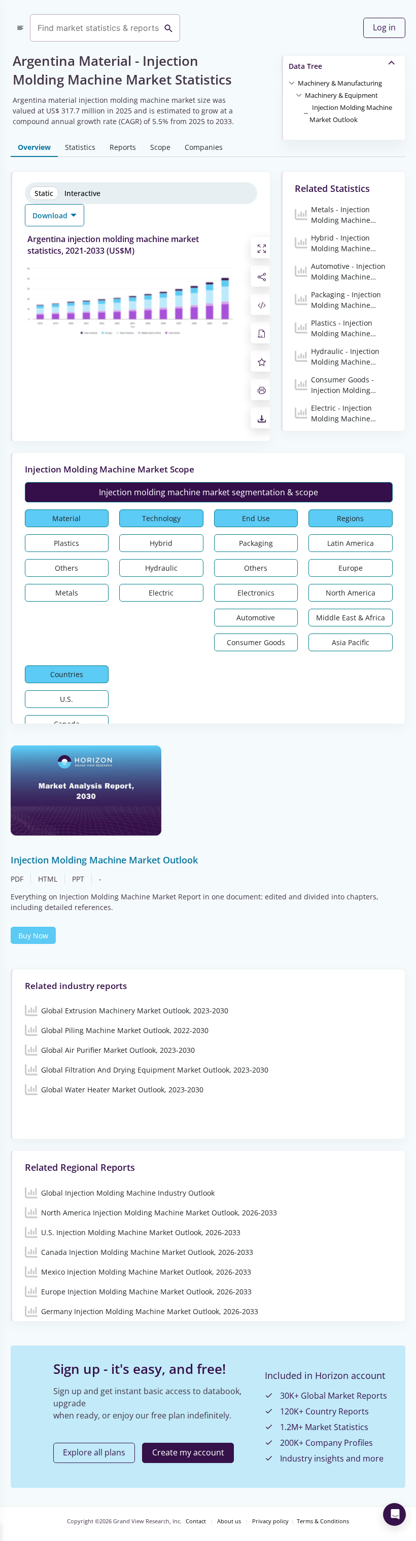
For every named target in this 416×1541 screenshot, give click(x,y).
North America (350, 593)
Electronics (255, 593)
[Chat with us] (394, 1514)
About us (229, 1521)
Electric (161, 593)
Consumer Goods (256, 642)
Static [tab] (43, 193)
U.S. (66, 699)
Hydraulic (161, 568)
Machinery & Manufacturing (340, 83)
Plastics (66, 543)
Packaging (256, 543)
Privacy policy (270, 1521)
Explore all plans (94, 1452)
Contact (196, 1521)
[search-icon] (168, 27)
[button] (340, 82)
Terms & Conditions (323, 1521)
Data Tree (305, 66)
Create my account (188, 1452)
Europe (350, 568)
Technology (161, 518)
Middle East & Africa (350, 617)
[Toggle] (291, 82)
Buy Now (33, 935)
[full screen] (262, 247)
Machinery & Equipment (341, 95)
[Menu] (20, 27)
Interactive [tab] (82, 193)
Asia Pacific (350, 642)
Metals (66, 593)
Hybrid (161, 543)
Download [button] (51, 215)
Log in (384, 27)
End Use (256, 518)
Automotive (255, 617)
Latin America (350, 543)
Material (66, 518)
